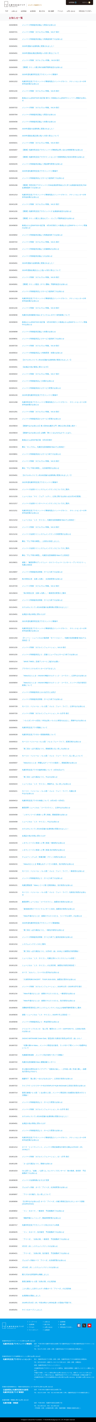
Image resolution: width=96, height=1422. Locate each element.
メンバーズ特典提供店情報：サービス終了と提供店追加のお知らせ (47, 937)
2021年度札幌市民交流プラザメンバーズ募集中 (40, 621)
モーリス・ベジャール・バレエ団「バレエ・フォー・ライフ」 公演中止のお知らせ (53, 706)
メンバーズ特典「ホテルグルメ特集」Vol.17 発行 (40, 374)
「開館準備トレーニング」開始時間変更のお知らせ (41, 1218)
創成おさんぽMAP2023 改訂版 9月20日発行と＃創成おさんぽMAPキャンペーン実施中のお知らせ (54, 323)
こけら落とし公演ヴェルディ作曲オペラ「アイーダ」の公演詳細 (46, 1289)
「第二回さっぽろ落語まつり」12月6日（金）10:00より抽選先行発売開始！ (51, 951)
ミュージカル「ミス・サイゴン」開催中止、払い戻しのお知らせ (46, 784)
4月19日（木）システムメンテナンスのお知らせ (40, 1267)
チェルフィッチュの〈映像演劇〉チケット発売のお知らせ (44, 857)
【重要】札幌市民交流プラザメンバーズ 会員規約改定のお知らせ (46, 211)
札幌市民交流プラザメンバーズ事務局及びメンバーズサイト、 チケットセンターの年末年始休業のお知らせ (54, 403)
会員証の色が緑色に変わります (34, 614)
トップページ (33, 1321)
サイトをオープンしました (32, 1310)
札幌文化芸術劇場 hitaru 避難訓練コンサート (39, 1062)
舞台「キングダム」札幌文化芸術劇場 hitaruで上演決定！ (44, 447)
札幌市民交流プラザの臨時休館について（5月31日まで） (43, 770)
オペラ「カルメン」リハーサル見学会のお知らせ (40, 972)
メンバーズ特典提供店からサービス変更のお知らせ (41, 388)
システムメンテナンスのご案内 (34, 944)
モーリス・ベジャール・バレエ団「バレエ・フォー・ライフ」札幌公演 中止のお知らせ (54, 792)
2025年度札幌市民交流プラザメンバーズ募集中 (40, 171)
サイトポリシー (33, 1330)
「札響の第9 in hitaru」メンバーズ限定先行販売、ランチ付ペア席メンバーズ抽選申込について (54, 1046)
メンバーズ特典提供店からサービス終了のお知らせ (41, 454)
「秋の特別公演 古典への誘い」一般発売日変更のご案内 (44, 593)
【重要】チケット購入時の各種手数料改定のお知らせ (42, 67)
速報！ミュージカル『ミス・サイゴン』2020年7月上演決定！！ (46, 1015)
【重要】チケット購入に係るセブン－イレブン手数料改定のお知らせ (48, 218)
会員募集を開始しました (31, 1296)
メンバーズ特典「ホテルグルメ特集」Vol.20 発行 (40, 277)
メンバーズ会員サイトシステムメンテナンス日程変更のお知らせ (46, 534)
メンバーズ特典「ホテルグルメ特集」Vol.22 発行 (40, 204)
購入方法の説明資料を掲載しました (35, 1274)
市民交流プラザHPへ (85, 11)
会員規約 (47, 1330)
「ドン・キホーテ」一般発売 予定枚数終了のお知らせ (43, 1211)
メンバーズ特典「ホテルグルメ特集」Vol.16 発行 (40, 412)
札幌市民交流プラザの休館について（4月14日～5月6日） (44, 800)
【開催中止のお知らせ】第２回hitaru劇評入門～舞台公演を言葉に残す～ (49, 426)
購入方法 (42, 11)
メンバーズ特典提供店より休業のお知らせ (38, 381)
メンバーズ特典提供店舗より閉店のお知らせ (39, 25)
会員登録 (71, 2)
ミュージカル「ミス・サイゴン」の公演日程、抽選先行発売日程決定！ (49, 965)
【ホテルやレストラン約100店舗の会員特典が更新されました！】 (47, 475)
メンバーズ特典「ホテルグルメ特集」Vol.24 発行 (40, 107)
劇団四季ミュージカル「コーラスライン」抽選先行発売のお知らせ (47, 902)
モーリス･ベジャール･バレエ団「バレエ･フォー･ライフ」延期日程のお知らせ (51, 742)
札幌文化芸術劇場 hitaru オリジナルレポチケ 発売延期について (46, 315)
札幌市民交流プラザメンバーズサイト (49, 1365)
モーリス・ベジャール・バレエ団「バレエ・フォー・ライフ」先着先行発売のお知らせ (54, 893)
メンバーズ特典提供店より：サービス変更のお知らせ (42, 1102)
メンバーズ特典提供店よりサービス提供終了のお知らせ (43, 178)
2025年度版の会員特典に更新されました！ (38, 129)
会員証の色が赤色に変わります (34, 836)
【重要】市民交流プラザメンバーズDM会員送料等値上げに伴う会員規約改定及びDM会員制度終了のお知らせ (54, 186)
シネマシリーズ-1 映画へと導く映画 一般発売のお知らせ (43, 843)
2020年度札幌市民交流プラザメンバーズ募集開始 (41, 923)
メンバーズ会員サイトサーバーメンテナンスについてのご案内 (45, 503)
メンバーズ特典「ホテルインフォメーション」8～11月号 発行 (45, 713)
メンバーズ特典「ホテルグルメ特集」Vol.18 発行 (40, 346)
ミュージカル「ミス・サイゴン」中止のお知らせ (40, 822)
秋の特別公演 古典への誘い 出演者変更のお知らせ (42, 579)
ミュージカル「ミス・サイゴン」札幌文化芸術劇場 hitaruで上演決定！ (49, 520)
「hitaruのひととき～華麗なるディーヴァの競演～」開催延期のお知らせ (49, 763)
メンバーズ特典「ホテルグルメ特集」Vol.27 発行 (40, 32)
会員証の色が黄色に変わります (34, 1123)
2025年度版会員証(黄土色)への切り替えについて (40, 136)
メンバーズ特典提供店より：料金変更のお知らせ (40, 1022)
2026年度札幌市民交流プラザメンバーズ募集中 (40, 74)
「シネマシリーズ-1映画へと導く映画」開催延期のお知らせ (44, 815)
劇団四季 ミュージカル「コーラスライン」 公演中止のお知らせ (46, 808)
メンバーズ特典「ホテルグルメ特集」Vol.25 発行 (40, 91)
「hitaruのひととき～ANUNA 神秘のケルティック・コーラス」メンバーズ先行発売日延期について (54, 684)
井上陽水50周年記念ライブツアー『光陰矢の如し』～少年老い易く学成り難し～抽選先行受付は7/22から (54, 1070)
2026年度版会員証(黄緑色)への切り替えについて (40, 53)
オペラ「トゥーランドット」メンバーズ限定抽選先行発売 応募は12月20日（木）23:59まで (53, 1148)
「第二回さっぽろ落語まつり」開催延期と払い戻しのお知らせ (45, 749)
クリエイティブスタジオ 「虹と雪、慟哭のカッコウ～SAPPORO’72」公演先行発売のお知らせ (53, 1030)
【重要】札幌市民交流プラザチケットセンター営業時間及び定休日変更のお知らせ (53, 157)
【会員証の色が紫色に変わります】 (35, 367)
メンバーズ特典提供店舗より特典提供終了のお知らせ (42, 39)
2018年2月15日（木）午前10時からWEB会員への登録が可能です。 (47, 1303)
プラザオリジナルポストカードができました (39, 668)
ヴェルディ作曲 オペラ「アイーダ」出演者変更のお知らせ (45, 1187)
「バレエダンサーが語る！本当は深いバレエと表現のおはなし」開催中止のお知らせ (54, 720)
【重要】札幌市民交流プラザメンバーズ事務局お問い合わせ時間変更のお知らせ (52, 150)
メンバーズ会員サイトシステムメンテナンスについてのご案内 (45, 489)
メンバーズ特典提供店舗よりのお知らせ (37, 256)
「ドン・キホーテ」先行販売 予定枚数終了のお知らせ (43, 1232)
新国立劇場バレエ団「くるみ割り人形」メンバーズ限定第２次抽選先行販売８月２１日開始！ (54, 1094)
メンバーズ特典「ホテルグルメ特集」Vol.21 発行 (40, 242)
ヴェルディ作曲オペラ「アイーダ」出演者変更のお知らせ (44, 1260)
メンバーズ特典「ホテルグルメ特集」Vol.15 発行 (40, 461)
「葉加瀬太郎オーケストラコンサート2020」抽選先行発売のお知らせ (48, 909)
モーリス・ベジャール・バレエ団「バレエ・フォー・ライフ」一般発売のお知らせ (53, 871)
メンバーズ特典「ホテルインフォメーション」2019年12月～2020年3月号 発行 (52, 986)
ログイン (85, 2)
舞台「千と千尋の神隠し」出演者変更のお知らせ (40, 468)
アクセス (60, 11)
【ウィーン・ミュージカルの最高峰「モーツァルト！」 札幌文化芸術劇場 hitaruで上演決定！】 (54, 639)
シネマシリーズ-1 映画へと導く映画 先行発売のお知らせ (43, 850)
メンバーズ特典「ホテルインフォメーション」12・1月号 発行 (45, 1157)
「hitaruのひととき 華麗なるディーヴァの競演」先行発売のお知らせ (48, 864)
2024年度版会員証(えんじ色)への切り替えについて (41, 270)
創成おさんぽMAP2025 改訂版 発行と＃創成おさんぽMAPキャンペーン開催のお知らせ (54, 99)
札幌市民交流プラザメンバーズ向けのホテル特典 (40, 1225)
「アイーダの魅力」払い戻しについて (36, 1194)
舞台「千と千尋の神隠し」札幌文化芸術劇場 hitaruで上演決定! (45, 555)
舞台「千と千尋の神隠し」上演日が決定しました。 (41, 541)
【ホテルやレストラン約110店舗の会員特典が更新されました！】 (47, 360)
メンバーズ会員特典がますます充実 (35, 1180)
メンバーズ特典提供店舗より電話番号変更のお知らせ (42, 164)
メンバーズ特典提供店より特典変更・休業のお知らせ (42, 353)
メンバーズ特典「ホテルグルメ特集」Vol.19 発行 (40, 308)
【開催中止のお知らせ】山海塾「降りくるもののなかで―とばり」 (47, 433)
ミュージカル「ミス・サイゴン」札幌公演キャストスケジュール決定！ (49, 958)
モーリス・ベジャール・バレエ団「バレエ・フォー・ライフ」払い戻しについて (52, 756)
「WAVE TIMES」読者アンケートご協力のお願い (40, 661)
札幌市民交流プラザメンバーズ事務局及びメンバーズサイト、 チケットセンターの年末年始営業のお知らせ (54, 512)
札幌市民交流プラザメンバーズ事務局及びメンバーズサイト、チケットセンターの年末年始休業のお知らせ (54, 83)
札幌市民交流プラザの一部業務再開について (39, 734)
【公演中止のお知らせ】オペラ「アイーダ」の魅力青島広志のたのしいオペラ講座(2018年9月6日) (53, 1203)
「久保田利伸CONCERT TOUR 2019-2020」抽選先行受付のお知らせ (49, 979)
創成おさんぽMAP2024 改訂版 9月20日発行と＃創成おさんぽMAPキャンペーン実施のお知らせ (54, 226)
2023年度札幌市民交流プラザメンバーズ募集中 (40, 395)
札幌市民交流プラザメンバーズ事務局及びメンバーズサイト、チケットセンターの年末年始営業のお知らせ (54, 1139)
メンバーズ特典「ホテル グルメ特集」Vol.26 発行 (41, 60)
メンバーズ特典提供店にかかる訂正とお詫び (39, 692)
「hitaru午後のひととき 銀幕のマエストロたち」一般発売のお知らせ (48, 993)
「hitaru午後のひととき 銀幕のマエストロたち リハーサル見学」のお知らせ (52, 916)
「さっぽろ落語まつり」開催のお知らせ (37, 1164)
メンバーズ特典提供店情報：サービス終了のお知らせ (42, 572)
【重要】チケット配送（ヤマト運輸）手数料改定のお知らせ (45, 284)
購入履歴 (51, 11)
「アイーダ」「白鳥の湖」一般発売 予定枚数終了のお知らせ (45, 1239)
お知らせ (14, 11)
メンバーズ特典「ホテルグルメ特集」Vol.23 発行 (40, 143)
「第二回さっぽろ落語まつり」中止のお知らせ (39, 777)
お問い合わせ (71, 11)
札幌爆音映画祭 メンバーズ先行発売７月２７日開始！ (43, 1055)
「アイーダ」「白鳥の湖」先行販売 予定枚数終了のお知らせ (45, 1253)
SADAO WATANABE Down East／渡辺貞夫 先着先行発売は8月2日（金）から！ (52, 1038)
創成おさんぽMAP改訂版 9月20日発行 (37, 440)
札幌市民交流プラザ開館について (34, 727)
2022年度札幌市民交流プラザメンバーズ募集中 (40, 482)
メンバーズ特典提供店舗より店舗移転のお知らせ (40, 249)
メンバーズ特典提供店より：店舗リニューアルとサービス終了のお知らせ (50, 654)
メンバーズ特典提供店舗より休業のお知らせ (39, 122)
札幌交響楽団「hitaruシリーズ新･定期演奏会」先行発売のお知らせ (47, 885)
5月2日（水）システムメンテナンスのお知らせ (40, 1246)
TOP (6, 11)
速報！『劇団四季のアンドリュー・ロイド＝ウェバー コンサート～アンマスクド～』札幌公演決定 (54, 563)
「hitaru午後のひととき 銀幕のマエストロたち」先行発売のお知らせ (48, 1001)
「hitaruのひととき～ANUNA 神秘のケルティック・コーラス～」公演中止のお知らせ (54, 676)
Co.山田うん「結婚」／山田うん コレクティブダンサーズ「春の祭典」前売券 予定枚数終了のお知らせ (54, 1172)
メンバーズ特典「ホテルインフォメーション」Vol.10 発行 (44, 647)
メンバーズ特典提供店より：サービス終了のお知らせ (42, 878)
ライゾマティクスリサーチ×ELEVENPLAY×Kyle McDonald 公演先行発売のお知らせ (54, 1086)
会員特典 (33, 11)
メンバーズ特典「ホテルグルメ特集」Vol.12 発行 (40, 586)
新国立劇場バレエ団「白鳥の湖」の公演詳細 (39, 1281)
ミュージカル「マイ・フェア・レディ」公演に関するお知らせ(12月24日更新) (51, 496)
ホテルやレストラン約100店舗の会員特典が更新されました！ (45, 607)
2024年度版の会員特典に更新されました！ (38, 263)
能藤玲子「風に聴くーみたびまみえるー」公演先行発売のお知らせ (47, 1079)
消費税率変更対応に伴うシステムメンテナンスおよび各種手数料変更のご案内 (51, 1008)
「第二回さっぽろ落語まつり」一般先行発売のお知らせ (43, 930)
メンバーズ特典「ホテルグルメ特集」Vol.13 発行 (40, 527)
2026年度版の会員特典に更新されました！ (38, 46)
